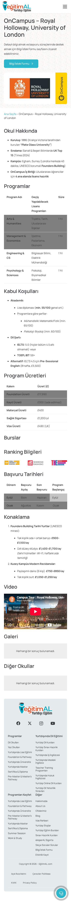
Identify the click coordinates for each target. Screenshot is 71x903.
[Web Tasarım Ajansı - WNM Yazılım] (35, 899)
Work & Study (15, 838)
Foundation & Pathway (20, 757)
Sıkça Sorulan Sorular (47, 845)
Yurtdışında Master (18, 766)
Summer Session (17, 833)
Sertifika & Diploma (18, 771)
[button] (66, 7)
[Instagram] (41, 723)
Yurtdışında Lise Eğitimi (20, 752)
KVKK (14, 882)
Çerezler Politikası (42, 873)
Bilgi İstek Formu (44, 849)
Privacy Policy (30, 882)
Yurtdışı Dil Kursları (45, 742)
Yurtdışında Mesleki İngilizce (46, 761)
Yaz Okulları (14, 747)
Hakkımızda (41, 801)
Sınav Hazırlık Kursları (47, 835)
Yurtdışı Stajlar (43, 825)
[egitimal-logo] (17, 6)
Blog (38, 815)
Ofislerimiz (41, 810)
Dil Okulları (13, 742)
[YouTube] (53, 723)
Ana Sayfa (10, 114)
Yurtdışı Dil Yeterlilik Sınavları (45, 789)
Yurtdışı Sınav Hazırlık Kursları (47, 749)
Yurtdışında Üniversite (19, 761)
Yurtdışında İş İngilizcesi (48, 755)
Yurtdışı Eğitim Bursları (47, 830)
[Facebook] (18, 723)
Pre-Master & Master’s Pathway (20, 778)
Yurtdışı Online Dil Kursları (49, 783)
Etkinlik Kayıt (42, 854)
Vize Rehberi (42, 820)
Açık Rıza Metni (18, 873)
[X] (30, 723)
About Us (40, 806)
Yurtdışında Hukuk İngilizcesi (45, 777)
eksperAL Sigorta (44, 840)
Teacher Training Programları (44, 769)
